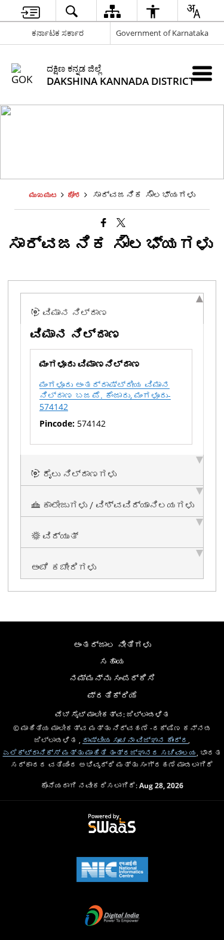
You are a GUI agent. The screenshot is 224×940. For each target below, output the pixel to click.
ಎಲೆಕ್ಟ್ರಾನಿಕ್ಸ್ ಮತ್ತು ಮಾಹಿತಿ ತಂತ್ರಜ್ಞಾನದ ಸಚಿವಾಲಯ (100, 752)
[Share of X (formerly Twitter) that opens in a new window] (120, 222)
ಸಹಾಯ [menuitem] (112, 661)
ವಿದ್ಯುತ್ (59, 536)
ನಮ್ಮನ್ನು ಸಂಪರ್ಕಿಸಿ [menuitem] (112, 678)
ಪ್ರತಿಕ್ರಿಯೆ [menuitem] (112, 695)
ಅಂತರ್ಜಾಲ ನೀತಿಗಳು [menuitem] (112, 644)
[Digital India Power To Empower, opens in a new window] (112, 916)
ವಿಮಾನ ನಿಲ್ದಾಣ (74, 313)
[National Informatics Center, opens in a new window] (112, 870)
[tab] (112, 308)
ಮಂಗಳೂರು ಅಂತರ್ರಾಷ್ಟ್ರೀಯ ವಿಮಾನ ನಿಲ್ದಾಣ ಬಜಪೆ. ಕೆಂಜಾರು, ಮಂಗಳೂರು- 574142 (105, 395)
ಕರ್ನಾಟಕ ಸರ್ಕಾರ (58, 32)
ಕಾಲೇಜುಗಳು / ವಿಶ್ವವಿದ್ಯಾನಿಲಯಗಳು (117, 505)
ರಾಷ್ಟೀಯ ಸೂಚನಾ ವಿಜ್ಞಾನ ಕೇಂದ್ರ (135, 740)
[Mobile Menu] (202, 73)
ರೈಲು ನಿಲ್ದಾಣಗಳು (78, 474)
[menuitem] (30, 11)
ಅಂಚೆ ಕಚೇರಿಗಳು (63, 567)
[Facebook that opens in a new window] (103, 222)
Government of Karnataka (162, 32)
